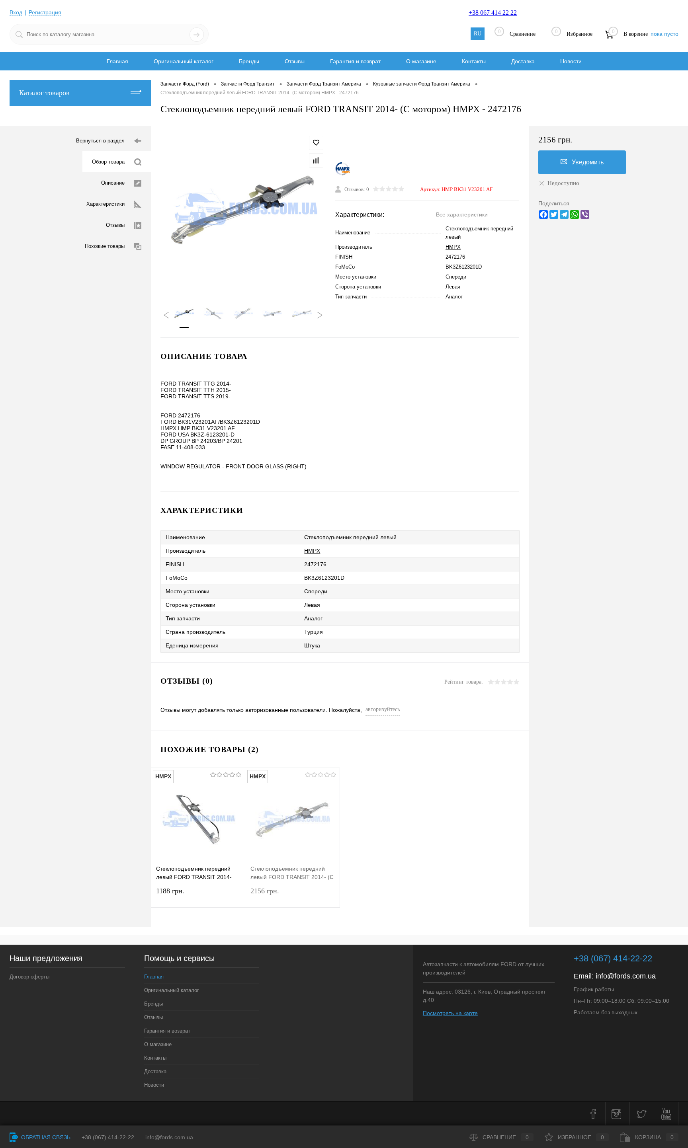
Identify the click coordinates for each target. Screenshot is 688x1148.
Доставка (523, 61)
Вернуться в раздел (100, 141)
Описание (113, 183)
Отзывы (295, 61)
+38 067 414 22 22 (493, 12)
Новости (571, 61)
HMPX (453, 247)
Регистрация (45, 12)
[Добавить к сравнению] (316, 160)
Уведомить (588, 162)
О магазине (421, 61)
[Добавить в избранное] (316, 143)
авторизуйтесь (383, 709)
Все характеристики (462, 214)
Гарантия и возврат (355, 61)
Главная (117, 61)
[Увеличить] (243, 210)
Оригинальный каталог (183, 61)
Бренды (249, 61)
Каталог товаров (44, 93)
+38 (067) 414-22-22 (613, 958)
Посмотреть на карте (450, 1013)
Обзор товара (108, 162)
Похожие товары (105, 246)
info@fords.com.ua (626, 976)
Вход (16, 12)
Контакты (474, 61)
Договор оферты (29, 977)
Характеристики (105, 204)
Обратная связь (45, 1137)
